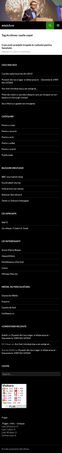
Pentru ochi (8, 137)
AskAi (5, 335)
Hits (12, 423)
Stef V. (5, 222)
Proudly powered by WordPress (15, 449)
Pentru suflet (8, 143)
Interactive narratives (13, 188)
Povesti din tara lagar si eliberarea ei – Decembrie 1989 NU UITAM (26, 337)
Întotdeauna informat (13, 261)
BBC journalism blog (12, 176)
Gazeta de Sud (9, 307)
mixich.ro (8, 25)
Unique (20, 423)
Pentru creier (8, 125)
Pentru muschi (9, 131)
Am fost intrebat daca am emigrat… (20, 88)
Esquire (5, 301)
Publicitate (7, 155)
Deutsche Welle (10, 295)
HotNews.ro (8, 313)
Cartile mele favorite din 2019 (17, 73)
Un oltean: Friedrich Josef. (15, 228)
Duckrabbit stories (11, 182)
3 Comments (24, 51)
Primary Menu (58, 25)
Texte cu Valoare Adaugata (15, 200)
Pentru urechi (9, 149)
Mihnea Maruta (10, 273)
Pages (5, 423)
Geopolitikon (8, 256)
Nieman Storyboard (12, 194)
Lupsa (5, 267)
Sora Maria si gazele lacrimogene (18, 103)
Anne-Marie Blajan (11, 250)
